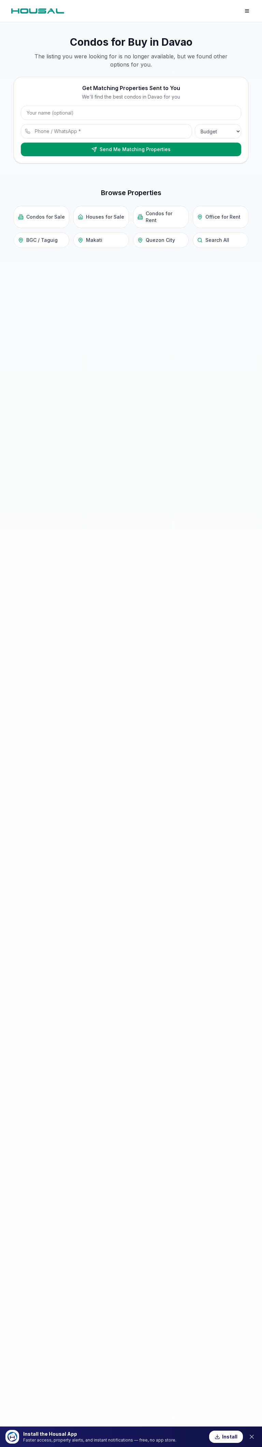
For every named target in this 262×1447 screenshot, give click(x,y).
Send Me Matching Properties (135, 149)
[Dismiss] (252, 1437)
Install (229, 1436)
